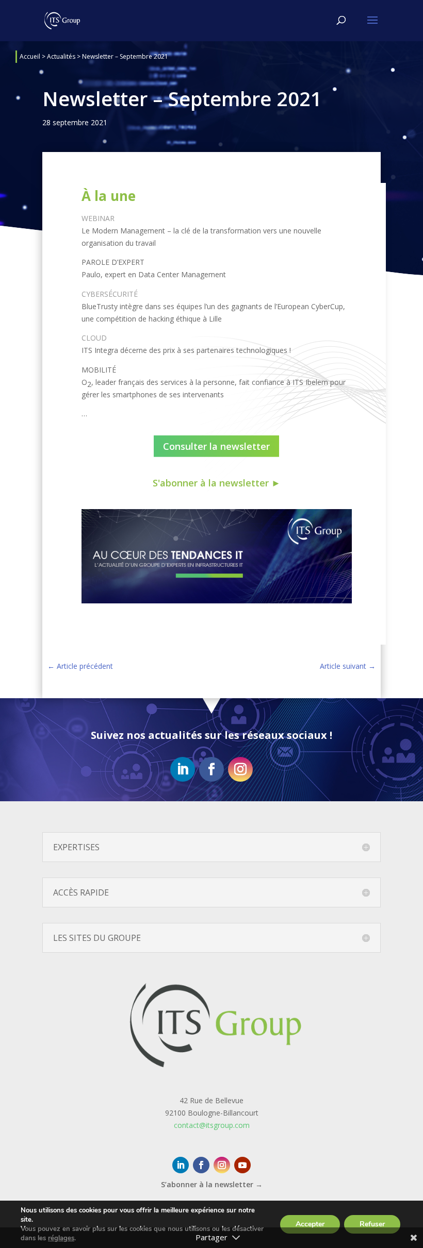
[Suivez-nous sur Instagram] (240, 769)
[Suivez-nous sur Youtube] (242, 1165)
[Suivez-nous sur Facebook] (211, 769)
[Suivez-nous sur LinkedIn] (182, 769)
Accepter (310, 1224)
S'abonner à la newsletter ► (217, 483)
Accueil (30, 56)
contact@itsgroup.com (212, 1125)
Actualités (61, 56)
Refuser (372, 1224)
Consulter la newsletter (216, 446)
